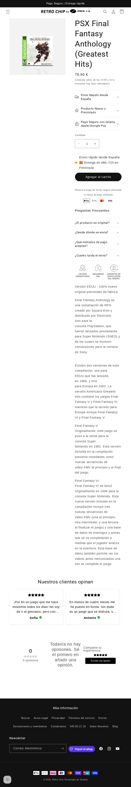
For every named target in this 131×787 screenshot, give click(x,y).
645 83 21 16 (78, 726)
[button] (8, 11)
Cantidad (80, 135)
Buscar (25, 717)
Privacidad (58, 717)
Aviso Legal (41, 717)
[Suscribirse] (62, 748)
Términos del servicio (81, 717)
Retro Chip (58, 779)
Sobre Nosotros (99, 726)
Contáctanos (58, 726)
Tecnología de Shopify (76, 779)
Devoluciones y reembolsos (30, 726)
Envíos (102, 717)
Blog (115, 726)
